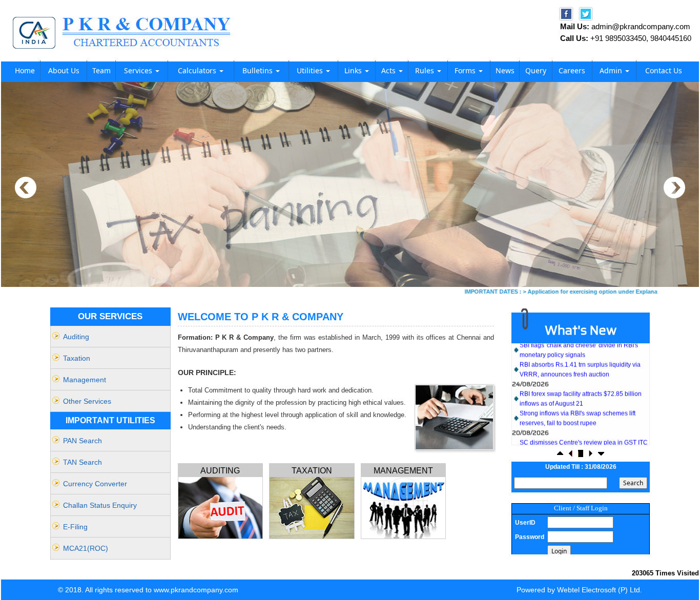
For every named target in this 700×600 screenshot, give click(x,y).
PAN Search (82, 441)
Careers (572, 70)
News (505, 70)
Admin (612, 70)
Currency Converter (95, 484)
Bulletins (258, 70)
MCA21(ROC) (85, 548)
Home (25, 70)
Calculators (198, 70)
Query (535, 70)
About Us (63, 70)
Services (139, 70)
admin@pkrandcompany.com (640, 26)
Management (84, 380)
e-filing (75, 527)
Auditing (76, 337)
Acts (389, 70)
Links (354, 70)
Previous (26, 188)
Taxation (76, 358)
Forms (466, 70)
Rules (425, 70)
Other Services (87, 401)
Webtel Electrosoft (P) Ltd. (599, 590)
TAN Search (82, 462)
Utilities (311, 70)
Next (674, 188)
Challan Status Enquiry (100, 505)
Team (101, 70)
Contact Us (663, 70)
